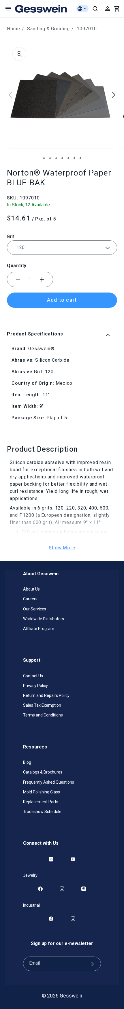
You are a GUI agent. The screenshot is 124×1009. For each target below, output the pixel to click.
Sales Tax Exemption (42, 705)
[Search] (95, 8)
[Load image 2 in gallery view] (50, 158)
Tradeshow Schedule (42, 811)
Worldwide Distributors (43, 618)
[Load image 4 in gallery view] (62, 158)
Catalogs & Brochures (42, 772)
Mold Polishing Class (41, 792)
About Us (31, 589)
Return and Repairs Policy (46, 695)
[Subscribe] (90, 964)
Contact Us (33, 676)
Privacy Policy (35, 685)
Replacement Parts (40, 801)
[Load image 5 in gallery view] (68, 158)
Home (13, 28)
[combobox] (95, 8)
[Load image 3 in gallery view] (56, 158)
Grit (11, 236)
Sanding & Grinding (48, 28)
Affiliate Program (38, 628)
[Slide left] (10, 94)
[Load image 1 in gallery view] (44, 158)
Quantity (17, 265)
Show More (62, 547)
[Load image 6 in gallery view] (74, 158)
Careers (30, 599)
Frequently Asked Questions (48, 782)
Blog (27, 762)
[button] (8, 8)
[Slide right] (113, 94)
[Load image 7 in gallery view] (80, 158)
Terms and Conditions (43, 715)
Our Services (34, 609)
